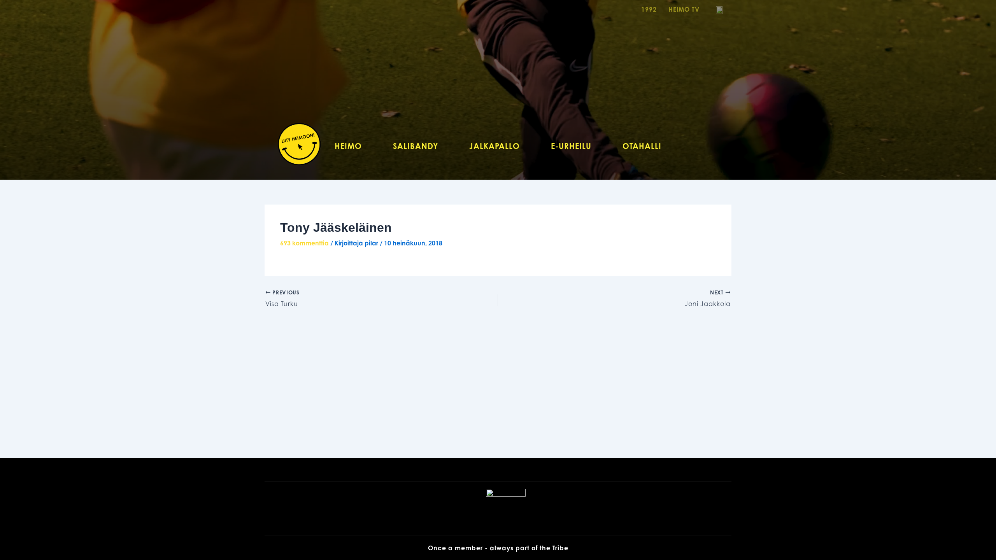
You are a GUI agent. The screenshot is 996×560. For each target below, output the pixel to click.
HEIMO (348, 146)
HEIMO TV (684, 9)
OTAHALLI (641, 146)
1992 (649, 9)
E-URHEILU (571, 146)
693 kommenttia (304, 243)
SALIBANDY (415, 146)
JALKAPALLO (494, 146)
